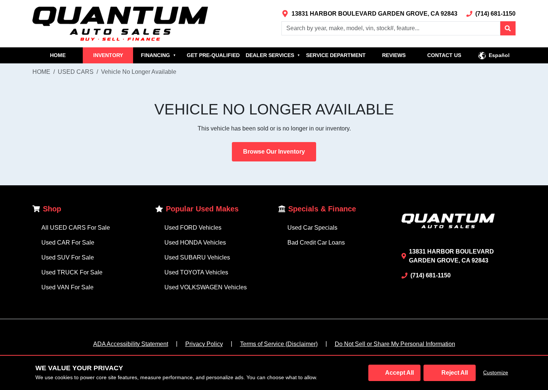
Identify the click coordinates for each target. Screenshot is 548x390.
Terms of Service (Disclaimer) (279, 344)
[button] (508, 28)
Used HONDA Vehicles (195, 242)
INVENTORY (108, 55)
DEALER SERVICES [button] (273, 55)
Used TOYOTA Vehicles (196, 272)
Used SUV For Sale (67, 257)
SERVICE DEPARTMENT (336, 55)
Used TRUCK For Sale (72, 272)
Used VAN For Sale (67, 287)
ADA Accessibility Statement (130, 344)
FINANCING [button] (158, 55)
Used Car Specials (312, 227)
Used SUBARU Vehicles (197, 257)
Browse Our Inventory (274, 151)
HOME (58, 55)
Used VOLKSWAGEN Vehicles (205, 287)
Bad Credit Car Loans (316, 242)
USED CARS (76, 72)
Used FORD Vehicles (192, 227)
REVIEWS (394, 55)
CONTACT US (444, 55)
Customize (495, 372)
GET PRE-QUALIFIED (213, 55)
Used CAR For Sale (67, 242)
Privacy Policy (204, 344)
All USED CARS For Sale (75, 227)
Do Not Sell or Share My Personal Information (395, 344)
